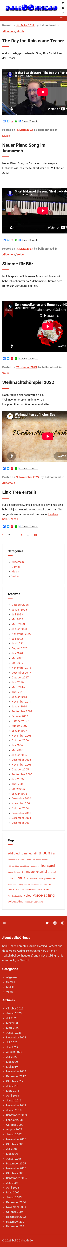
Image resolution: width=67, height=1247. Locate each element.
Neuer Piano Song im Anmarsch (23, 148)
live (23, 872)
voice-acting (44, 895)
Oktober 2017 (20, 677)
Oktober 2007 (20, 721)
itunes (10, 872)
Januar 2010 (19, 706)
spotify (27, 885)
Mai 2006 (17, 750)
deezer (44, 860)
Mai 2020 (17, 658)
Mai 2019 (17, 662)
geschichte (24, 866)
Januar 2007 (19, 730)
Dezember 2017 (21, 672)
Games (16, 566)
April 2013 (18, 692)
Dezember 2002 (21, 813)
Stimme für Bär (17, 264)
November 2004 (22, 803)
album (45, 853)
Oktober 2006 (20, 740)
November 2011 (22, 701)
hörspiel (48, 865)
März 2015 (18, 687)
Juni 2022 (18, 643)
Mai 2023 (17, 619)
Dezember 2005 (21, 759)
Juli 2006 (17, 745)
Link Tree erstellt (19, 492)
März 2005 (18, 788)
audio (29, 860)
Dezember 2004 (21, 798)
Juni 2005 (18, 779)
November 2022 (22, 633)
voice (27, 895)
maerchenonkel (36, 872)
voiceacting (15, 901)
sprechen (35, 885)
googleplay (35, 866)
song (21, 885)
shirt (15, 885)
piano (10, 885)
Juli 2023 (17, 614)
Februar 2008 (20, 716)
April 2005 (18, 784)
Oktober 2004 (20, 808)
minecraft (52, 872)
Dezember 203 (21, 822)
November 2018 (22, 667)
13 (35, 535)
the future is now (28, 889)
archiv (22, 860)
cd (34, 860)
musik (23, 878)
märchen (33, 879)
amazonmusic (13, 860)
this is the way (43, 889)
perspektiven (49, 879)
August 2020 (19, 648)
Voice (20, 254)
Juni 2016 (18, 682)
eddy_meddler (13, 866)
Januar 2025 (19, 609)
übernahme (38, 902)
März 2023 (18, 624)
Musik (20, 31)
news (41, 879)
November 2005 (22, 764)
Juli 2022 (17, 638)
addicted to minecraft (22, 853)
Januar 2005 (19, 793)
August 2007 (19, 725)
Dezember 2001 (21, 817)
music (12, 878)
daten (38, 860)
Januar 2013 (19, 696)
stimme (11, 889)
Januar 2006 (19, 755)
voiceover (29, 902)
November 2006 (22, 735)
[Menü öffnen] (61, 18)
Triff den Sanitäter (15, 896)
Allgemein (8, 31)
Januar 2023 (19, 629)
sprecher (46, 884)
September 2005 (22, 774)
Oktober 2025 (20, 604)
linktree (17, 872)
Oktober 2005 (20, 769)
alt (54, 854)
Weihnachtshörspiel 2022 (28, 382)
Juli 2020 (17, 653)
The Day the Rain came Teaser (33, 40)
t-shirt (17, 889)
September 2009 (22, 711)
